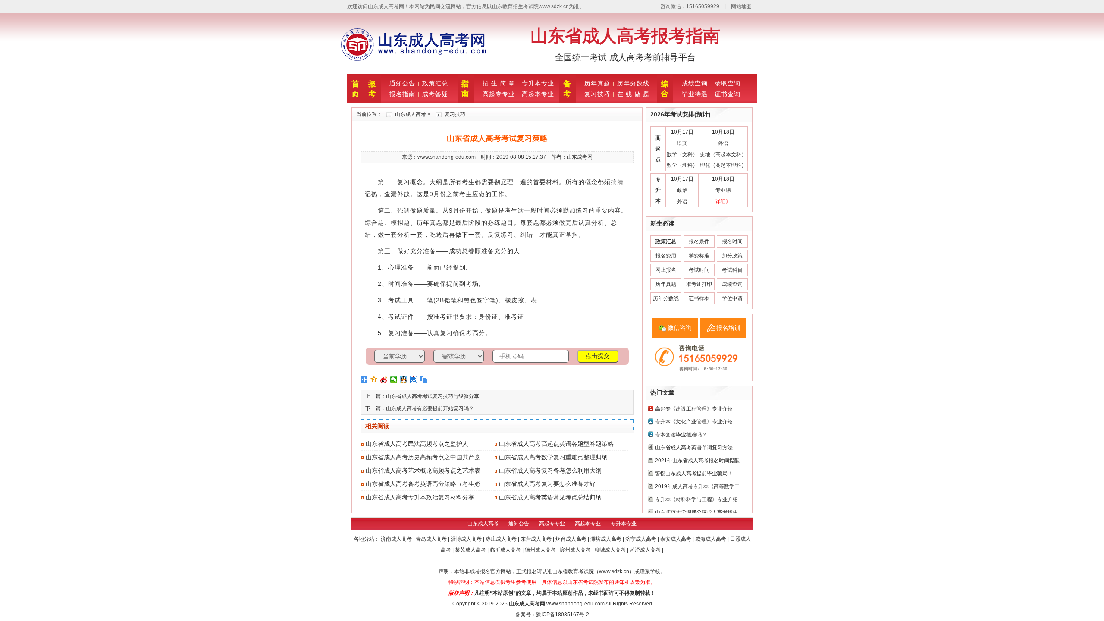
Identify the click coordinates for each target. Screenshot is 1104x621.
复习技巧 (597, 94)
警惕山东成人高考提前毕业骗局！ (694, 473)
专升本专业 (538, 83)
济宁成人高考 (641, 539)
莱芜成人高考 (471, 550)
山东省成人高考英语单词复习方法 (694, 448)
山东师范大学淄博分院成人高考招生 (696, 512)
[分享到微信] (394, 379)
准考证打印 (699, 284)
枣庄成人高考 (502, 539)
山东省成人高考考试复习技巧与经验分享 (432, 396)
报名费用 (666, 256)
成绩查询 (695, 83)
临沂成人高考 (506, 550)
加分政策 (732, 256)
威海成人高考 (711, 539)
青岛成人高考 (432, 539)
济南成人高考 (397, 539)
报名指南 (402, 94)
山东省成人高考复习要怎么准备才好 (547, 483)
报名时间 (732, 241)
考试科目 (732, 270)
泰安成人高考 (676, 539)
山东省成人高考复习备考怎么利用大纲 (550, 470)
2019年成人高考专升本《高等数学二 (697, 486)
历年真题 (597, 83)
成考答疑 (435, 94)
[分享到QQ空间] (374, 379)
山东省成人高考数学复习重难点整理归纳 (553, 457)
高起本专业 (538, 94)
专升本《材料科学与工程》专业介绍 (696, 499)
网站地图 (741, 6)
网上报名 (666, 270)
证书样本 (699, 298)
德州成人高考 (541, 550)
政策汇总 (435, 83)
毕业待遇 (695, 94)
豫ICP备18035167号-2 (562, 615)
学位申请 (732, 298)
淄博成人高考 (467, 539)
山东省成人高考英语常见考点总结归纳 (550, 497)
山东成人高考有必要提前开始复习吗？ (430, 408)
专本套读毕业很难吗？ (681, 435)
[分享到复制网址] (423, 379)
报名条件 (699, 241)
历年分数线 (633, 83)
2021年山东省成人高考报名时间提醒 (697, 461)
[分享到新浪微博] (384, 379)
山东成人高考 (410, 114)
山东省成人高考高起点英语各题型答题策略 (556, 443)
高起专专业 (499, 94)
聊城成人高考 (611, 550)
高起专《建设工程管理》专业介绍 (694, 409)
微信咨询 (680, 327)
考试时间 (699, 270)
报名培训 (728, 327)
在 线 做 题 (633, 94)
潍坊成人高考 (606, 539)
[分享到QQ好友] (404, 379)
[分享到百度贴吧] (413, 379)
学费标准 (699, 256)
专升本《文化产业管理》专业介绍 (694, 422)
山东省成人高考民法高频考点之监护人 (417, 443)
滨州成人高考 (576, 550)
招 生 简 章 (499, 83)
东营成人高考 (537, 539)
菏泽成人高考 (646, 550)
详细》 (723, 201)
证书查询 (727, 94)
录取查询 (727, 83)
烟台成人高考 (571, 539)
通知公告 (402, 83)
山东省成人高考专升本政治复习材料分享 (420, 497)
